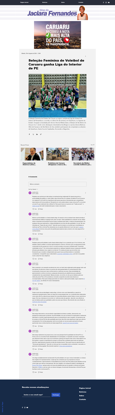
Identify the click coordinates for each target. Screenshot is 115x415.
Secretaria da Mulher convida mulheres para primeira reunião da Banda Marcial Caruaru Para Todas (82, 163)
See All (92, 144)
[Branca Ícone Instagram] (106, 2)
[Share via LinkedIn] (37, 134)
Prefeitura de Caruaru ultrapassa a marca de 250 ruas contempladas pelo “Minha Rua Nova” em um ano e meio (57, 163)
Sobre (81, 396)
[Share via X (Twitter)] (33, 134)
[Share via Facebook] (29, 134)
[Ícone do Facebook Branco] (22, 407)
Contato (82, 399)
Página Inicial (85, 388)
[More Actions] (85, 193)
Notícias (82, 392)
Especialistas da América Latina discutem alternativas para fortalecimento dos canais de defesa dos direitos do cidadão (32, 163)
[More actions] (85, 56)
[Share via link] (41, 134)
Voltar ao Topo (2, 407)
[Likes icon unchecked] (33, 209)
